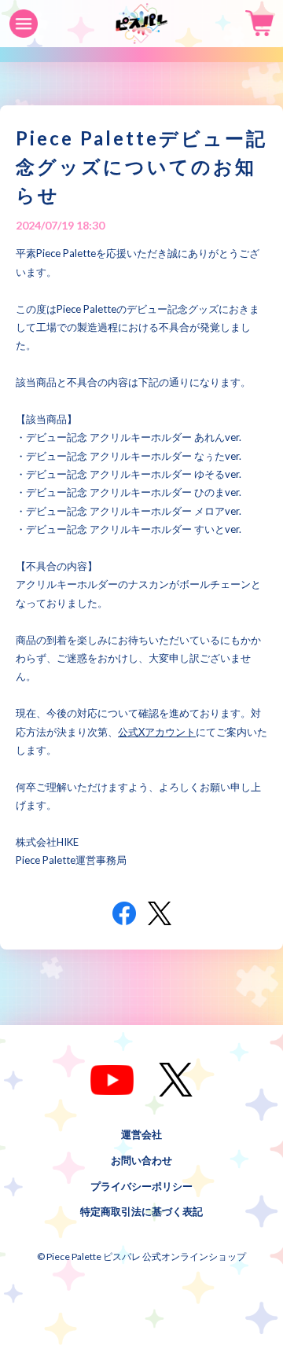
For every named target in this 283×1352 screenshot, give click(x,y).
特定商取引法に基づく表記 (141, 1211)
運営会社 (141, 1134)
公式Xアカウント (157, 732)
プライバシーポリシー (141, 1185)
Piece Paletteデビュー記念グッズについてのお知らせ (141, 166)
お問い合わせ (141, 1159)
